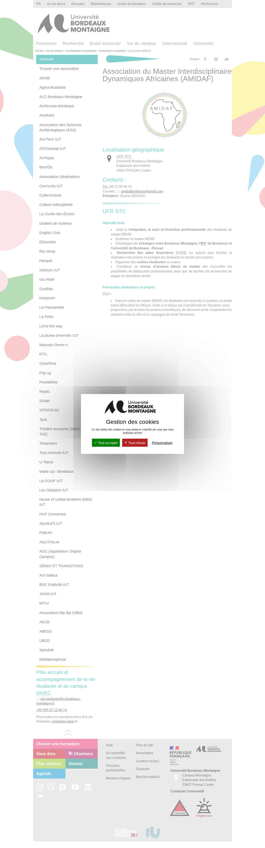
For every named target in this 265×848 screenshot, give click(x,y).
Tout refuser (137, 443)
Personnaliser (162, 443)
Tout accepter (107, 443)
